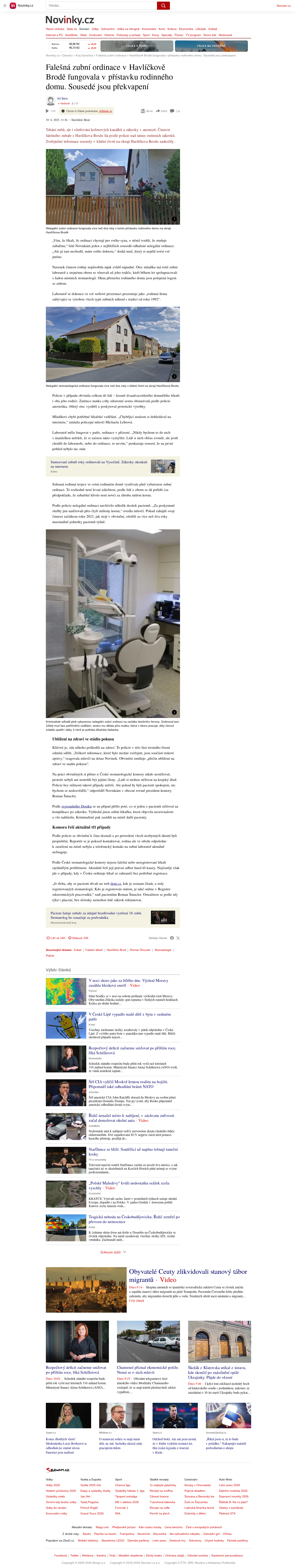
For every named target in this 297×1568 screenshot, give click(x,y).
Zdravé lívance (159, 1496)
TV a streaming (97, 1159)
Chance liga (122, 1485)
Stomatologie (163, 950)
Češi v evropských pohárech (204, 1527)
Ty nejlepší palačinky (163, 1485)
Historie (109, 35)
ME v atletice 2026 (127, 1502)
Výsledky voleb (55, 1496)
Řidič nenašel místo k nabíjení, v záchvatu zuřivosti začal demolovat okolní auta (131, 1118)
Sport (146, 35)
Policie (50, 955)
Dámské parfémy (138, 1540)
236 (178, 111)
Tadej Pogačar (89, 1502)
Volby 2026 (53, 1485)
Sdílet (164, 111)
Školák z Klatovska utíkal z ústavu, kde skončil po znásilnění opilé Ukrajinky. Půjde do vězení (217, 1372)
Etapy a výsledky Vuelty (95, 1490)
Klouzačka (159, 1533)
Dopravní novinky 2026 (234, 1496)
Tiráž (112, 1555)
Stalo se (72, 29)
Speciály (166, 35)
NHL (118, 1513)
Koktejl (213, 29)
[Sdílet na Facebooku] (172, 938)
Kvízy (155, 35)
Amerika (94, 1092)
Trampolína (127, 1533)
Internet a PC (54, 35)
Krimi (162, 29)
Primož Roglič (89, 1507)
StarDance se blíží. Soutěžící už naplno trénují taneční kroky (133, 1151)
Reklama (87, 1555)
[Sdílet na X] (178, 938)
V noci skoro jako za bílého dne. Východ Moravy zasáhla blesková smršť (128, 983)
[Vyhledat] (163, 6)
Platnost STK (227, 1513)
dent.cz (116, 883)
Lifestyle (201, 29)
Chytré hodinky (214, 1540)
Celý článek (136, 1300)
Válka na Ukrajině (128, 29)
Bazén (87, 1533)
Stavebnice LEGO (112, 1540)
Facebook (60, 1555)
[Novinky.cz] (70, 20)
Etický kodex (154, 1555)
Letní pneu (159, 1540)
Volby (95, 29)
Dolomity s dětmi (195, 1513)
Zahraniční (108, 29)
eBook (149, 111)
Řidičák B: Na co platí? (233, 1502)
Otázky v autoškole (231, 1507)
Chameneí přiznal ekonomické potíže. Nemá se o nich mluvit (148, 1370)
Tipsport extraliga (126, 1496)
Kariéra (101, 1555)
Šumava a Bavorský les (199, 1496)
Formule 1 (121, 1507)
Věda (83, 35)
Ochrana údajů (174, 1555)
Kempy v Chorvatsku (197, 1485)
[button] (113, 187)
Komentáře (149, 29)
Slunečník (143, 1533)
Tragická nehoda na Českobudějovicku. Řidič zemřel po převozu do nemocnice (134, 1219)
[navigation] (5, 5)
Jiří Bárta (62, 98)
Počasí (179, 35)
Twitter (74, 1555)
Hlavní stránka (55, 29)
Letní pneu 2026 (229, 1485)
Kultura (172, 29)
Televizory (195, 1540)
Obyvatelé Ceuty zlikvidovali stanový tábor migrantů (188, 1275)
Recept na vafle (160, 1507)
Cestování (95, 35)
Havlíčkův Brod (116, 950)
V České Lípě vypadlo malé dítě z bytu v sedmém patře (130, 1016)
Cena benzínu (174, 1527)
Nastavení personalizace (227, 1555)
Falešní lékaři (94, 950)
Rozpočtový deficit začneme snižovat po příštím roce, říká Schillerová (132, 1050)
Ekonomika (186, 29)
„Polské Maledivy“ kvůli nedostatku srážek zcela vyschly (129, 1185)
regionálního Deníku (77, 806)
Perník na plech (160, 1513)
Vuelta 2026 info (90, 1485)
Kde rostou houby (150, 1527)
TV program (193, 35)
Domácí (84, 29)
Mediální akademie (131, 1555)
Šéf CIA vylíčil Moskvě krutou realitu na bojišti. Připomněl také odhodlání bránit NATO (128, 1084)
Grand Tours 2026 (92, 1513)
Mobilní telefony (88, 1540)
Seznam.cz (284, 5)
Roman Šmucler (140, 950)
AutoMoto (71, 35)
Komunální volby (56, 1513)
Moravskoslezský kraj (63, 922)
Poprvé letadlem (194, 1490)
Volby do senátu (56, 1507)
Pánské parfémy (237, 1540)
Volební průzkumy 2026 (61, 1490)
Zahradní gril (211, 1533)
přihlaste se (105, 111)
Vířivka (227, 1533)
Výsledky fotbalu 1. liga (129, 1490)
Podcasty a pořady (128, 35)
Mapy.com (102, 1527)
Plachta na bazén (105, 1533)
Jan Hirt (85, 1496)
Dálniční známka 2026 (233, 1490)
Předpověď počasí (124, 1527)
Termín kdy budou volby (61, 1502)
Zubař (77, 950)
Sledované (225, 35)
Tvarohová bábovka (162, 1502)
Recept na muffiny (161, 1490)
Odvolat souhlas (197, 1555)
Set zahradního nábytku (185, 1533)
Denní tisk (209, 35)
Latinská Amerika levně (199, 1507)
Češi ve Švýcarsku (196, 1502)
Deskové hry (177, 1540)
